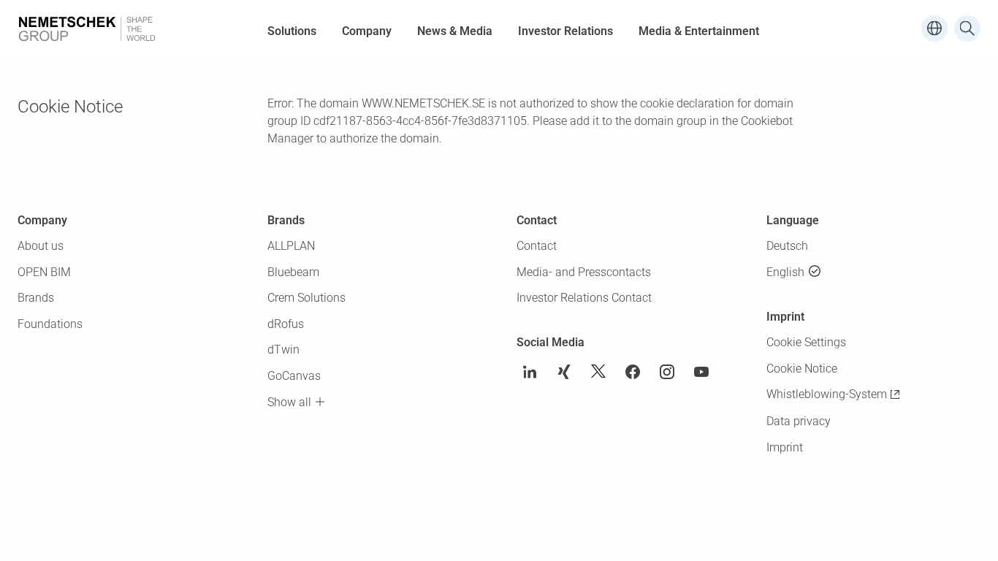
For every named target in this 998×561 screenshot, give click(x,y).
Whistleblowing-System (826, 394)
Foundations (50, 324)
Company (367, 31)
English (785, 272)
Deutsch (787, 246)
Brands (36, 298)
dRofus (285, 324)
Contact (537, 246)
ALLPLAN (291, 246)
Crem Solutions (306, 298)
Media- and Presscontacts (584, 272)
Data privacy (798, 421)
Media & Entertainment (699, 31)
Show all (289, 402)
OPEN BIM (44, 272)
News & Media (454, 31)
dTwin (283, 349)
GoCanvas (294, 376)
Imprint (784, 447)
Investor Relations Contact (584, 298)
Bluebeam (293, 272)
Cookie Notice (801, 368)
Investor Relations (565, 31)
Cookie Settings (806, 342)
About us (41, 246)
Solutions (291, 31)
